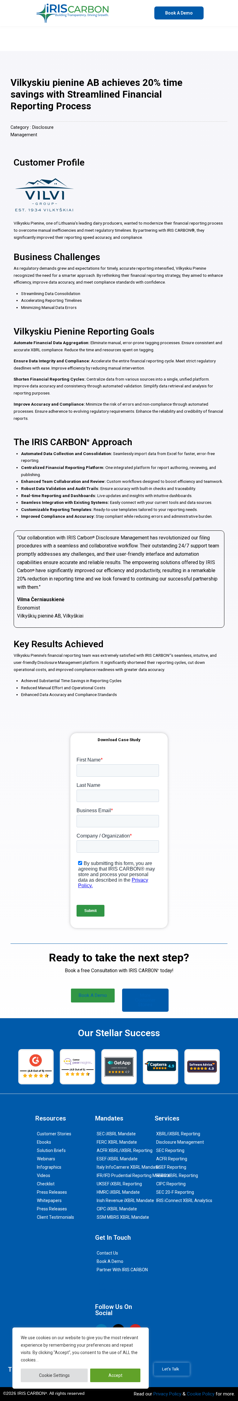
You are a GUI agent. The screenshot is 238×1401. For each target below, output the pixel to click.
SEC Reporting (170, 1150)
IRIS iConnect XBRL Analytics (184, 1200)
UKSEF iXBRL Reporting (119, 1183)
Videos (43, 1175)
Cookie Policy (200, 1394)
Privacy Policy (167, 1394)
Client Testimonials (55, 1217)
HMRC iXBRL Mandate (118, 1192)
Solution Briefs (51, 1150)
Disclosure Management (180, 1142)
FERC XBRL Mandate (117, 1142)
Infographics (49, 1167)
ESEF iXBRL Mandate (117, 1158)
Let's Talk (170, 1368)
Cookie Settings (54, 1375)
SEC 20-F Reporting (175, 1192)
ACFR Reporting (171, 1158)
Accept (115, 1375)
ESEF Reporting (171, 1167)
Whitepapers (49, 1200)
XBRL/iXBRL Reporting (178, 1133)
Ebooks (44, 1142)
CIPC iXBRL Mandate (117, 1208)
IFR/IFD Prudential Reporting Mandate (133, 1175)
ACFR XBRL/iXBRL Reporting (124, 1150)
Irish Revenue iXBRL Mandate (125, 1200)
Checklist (46, 1183)
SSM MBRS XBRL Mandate (123, 1217)
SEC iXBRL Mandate (116, 1133)
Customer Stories (54, 1133)
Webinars (46, 1158)
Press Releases (52, 1192)
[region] (80, 1358)
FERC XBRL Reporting (177, 1175)
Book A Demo (110, 1261)
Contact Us (107, 1253)
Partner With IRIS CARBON (122, 1269)
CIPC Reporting (171, 1183)
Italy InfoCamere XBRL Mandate (128, 1167)
